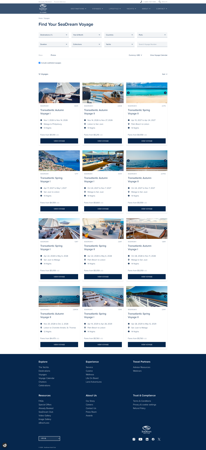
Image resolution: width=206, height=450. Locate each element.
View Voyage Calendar (158, 55)
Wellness (90, 374)
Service (89, 367)
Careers (89, 404)
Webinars (137, 370)
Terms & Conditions (142, 400)
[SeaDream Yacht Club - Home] (146, 430)
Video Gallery (45, 415)
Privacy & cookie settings (144, 404)
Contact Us (91, 408)
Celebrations (44, 385)
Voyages (43, 374)
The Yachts (44, 367)
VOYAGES (96, 9)
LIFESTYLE (114, 9)
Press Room (91, 411)
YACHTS (130, 9)
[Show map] (40, 93)
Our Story (90, 400)
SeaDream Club (46, 411)
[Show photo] (77, 93)
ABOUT (145, 9)
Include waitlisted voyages (51, 63)
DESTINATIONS (77, 9)
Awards (89, 415)
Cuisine (89, 370)
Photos (53, 55)
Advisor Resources (141, 367)
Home (41, 18)
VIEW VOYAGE (59, 141)
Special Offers (45, 404)
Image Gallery (45, 419)
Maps (41, 55)
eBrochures (44, 422)
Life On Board (92, 378)
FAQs (41, 400)
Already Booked (45, 2)
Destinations (44, 370)
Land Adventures (94, 381)
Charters (42, 381)
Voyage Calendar (47, 378)
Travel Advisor (60, 2)
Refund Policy (139, 408)
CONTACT (160, 9)
